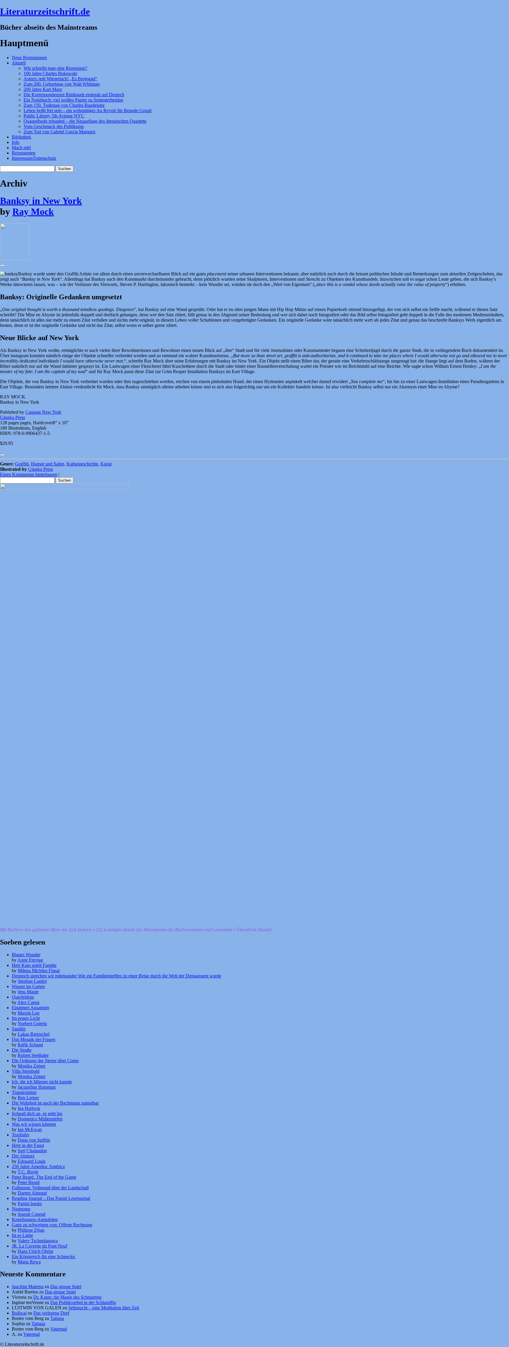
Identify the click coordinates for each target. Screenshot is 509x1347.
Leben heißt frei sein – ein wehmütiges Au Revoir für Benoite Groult (87, 110)
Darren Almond (32, 1192)
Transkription (24, 1092)
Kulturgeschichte (82, 463)
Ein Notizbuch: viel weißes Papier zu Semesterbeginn (73, 99)
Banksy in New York (41, 200)
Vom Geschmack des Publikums (54, 126)
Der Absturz (23, 1155)
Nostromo (21, 1208)
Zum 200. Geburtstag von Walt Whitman (62, 84)
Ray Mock (33, 211)
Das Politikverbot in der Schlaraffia (83, 1302)
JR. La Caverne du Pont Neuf (39, 1245)
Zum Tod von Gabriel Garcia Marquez (59, 131)
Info (15, 142)
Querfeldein (23, 997)
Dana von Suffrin (34, 1140)
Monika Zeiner (31, 1065)
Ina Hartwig (29, 1108)
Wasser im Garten (28, 986)
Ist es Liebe (22, 1235)
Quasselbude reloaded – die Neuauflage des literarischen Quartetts (85, 121)
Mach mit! (21, 147)
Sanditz (19, 1028)
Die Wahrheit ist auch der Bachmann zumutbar (55, 1102)
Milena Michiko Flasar (39, 970)
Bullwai (19, 1313)
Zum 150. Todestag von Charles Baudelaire (64, 105)
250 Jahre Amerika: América (38, 1166)
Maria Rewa (29, 1261)
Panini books (30, 1203)
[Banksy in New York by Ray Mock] (14, 258)
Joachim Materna (28, 1286)
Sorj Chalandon (32, 1150)
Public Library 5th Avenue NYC (54, 115)
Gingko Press (12, 417)
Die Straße (22, 1049)
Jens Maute (28, 991)
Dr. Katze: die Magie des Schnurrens (67, 1297)
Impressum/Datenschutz (34, 158)
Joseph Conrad (31, 1214)
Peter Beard (28, 1182)
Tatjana (57, 1318)
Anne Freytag (30, 959)
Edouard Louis (31, 1161)
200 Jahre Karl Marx (43, 89)
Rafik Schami (30, 1044)
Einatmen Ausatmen (30, 1007)
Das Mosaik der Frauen (33, 1039)
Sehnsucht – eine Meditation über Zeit (103, 1307)
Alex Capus (28, 1002)
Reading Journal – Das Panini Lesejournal (51, 1198)
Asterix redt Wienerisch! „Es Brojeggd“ (60, 78)
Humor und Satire (47, 463)
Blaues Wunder (26, 954)
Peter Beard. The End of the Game (44, 1177)
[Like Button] (2, 265)
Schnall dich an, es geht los (37, 1113)
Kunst (106, 463)
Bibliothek (21, 136)
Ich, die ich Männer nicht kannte (42, 1081)
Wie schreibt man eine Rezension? (55, 68)
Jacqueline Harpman (37, 1087)
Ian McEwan (30, 1129)
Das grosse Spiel (65, 1286)
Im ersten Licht (26, 1018)
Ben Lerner (28, 1097)
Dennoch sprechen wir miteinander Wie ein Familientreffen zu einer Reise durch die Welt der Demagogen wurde (116, 975)
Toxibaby (20, 1134)
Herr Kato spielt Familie (34, 965)
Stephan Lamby (32, 981)
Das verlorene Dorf (51, 1313)
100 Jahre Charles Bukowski (50, 73)
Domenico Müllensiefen (40, 1118)
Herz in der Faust (28, 1145)
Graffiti (22, 463)
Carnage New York (43, 412)
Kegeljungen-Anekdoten (35, 1219)
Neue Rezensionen (29, 57)
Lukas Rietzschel (33, 1034)
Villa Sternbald (25, 1071)
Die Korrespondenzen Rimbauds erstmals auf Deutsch (74, 94)
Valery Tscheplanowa (38, 1240)
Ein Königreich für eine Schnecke (44, 1256)
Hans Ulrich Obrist (35, 1251)
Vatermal (58, 1328)
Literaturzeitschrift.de (45, 11)
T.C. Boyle (28, 1171)
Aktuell (19, 62)
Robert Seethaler (33, 1055)
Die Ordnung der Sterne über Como (45, 1060)
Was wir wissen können (34, 1124)
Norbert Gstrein (32, 1023)
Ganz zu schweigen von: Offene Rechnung (52, 1224)
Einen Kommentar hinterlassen (28, 474)
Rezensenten (23, 152)
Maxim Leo (28, 1012)
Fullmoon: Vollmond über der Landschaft (50, 1187)
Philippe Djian (31, 1230)
